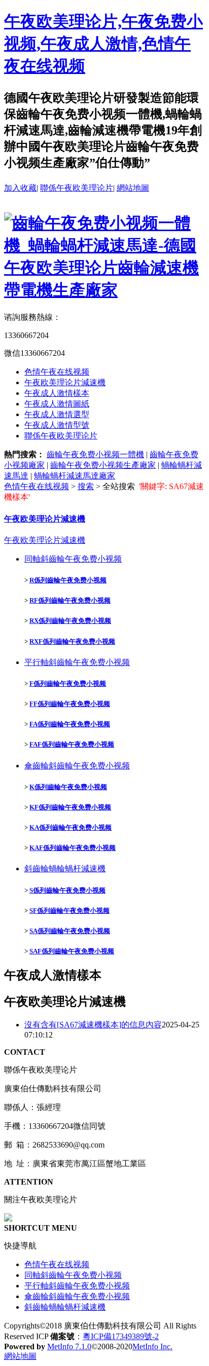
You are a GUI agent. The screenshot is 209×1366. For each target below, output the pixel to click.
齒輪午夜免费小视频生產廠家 (103, 465)
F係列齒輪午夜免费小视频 (67, 683)
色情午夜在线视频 (56, 371)
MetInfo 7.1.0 (69, 1346)
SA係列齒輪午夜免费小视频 (69, 931)
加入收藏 (20, 187)
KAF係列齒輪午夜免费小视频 (72, 848)
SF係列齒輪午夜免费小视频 (69, 910)
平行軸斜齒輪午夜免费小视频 (77, 662)
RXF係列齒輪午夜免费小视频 (72, 641)
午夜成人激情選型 (56, 414)
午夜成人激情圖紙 (56, 403)
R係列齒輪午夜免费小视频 (68, 580)
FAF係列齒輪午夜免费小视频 (71, 744)
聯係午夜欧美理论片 (76, 187)
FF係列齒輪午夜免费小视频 (69, 704)
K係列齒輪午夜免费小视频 (68, 787)
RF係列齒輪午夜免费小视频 (70, 600)
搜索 (86, 486)
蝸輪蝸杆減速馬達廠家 (74, 475)
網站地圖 (133, 187)
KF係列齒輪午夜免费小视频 (70, 807)
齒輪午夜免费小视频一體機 (95, 454)
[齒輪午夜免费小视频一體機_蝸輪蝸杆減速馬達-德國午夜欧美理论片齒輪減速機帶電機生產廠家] (104, 290)
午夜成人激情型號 (56, 425)
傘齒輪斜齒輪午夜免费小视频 (77, 765)
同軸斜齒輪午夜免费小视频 (73, 559)
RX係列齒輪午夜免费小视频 (70, 620)
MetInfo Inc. (152, 1346)
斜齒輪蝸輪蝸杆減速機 (65, 868)
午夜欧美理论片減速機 (65, 382)
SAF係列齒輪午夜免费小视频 (71, 951)
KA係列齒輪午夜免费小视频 (70, 827)
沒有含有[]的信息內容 (93, 1024)
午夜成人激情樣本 (56, 393)
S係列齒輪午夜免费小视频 (67, 890)
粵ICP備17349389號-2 (121, 1336)
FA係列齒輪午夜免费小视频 (69, 724)
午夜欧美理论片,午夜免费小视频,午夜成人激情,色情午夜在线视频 (103, 43)
